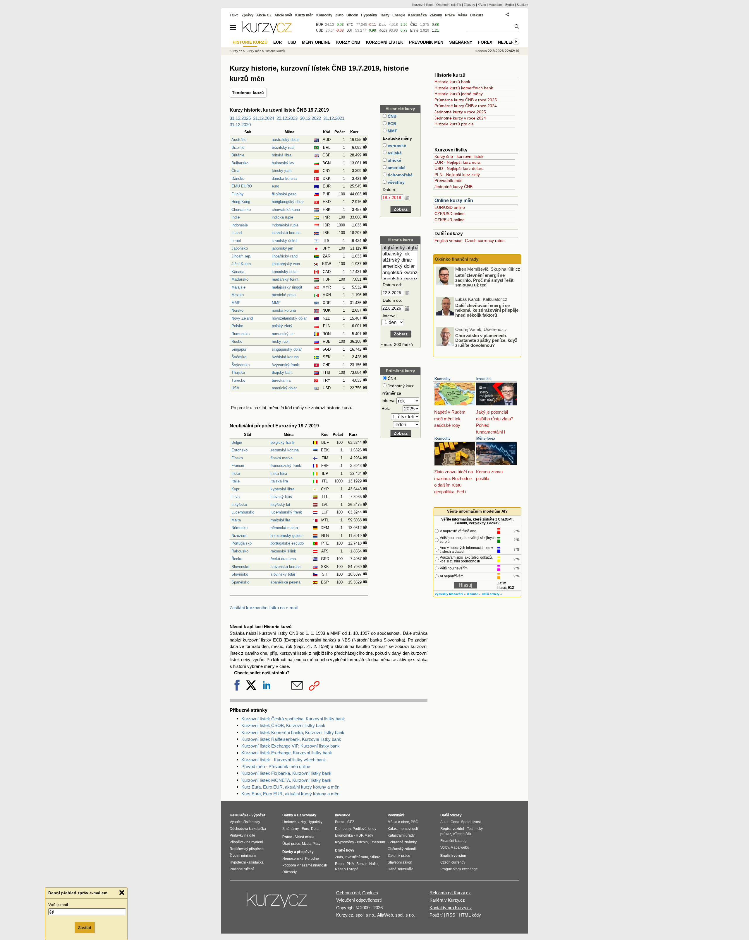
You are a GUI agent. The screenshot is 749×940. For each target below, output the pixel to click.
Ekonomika (344, 835)
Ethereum (377, 842)
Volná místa (305, 837)
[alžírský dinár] (400, 260)
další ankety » (492, 594)
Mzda (306, 844)
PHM (351, 864)
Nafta (373, 864)
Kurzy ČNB (348, 42)
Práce (450, 15)
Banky (287, 815)
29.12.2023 (287, 118)
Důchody (289, 872)
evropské (396, 145)
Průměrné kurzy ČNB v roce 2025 (465, 100)
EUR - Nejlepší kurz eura (457, 162)
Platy (316, 844)
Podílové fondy (364, 829)
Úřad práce (291, 844)
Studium (522, 4)
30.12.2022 (310, 118)
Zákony (436, 15)
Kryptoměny (344, 842)
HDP (359, 835)
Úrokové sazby (294, 822)
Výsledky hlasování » (450, 594)
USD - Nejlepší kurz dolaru (459, 168)
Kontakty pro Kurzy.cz (451, 907)
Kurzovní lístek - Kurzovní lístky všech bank (283, 759)
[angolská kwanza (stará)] (400, 279)
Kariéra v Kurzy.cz (447, 900)
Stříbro (375, 857)
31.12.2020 (240, 124)
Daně (392, 869)
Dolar (315, 829)
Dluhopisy (343, 829)
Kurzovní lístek (423, 4)
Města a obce (398, 822)
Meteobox (496, 4)
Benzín (361, 864)
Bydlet (509, 4)
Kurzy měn (304, 15)
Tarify (384, 15)
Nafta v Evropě (346, 869)
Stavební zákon (400, 862)
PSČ (414, 822)
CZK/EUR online (449, 219)
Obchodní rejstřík (448, 4)
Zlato (382, 25)
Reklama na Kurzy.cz (450, 892)
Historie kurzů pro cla (454, 124)
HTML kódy (470, 914)
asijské (394, 153)
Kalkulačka (417, 15)
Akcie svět (283, 15)
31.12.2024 (263, 118)
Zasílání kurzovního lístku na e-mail (264, 607)
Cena (455, 822)
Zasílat (84, 927)
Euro (305, 829)
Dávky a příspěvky (298, 852)
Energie (398, 15)
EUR (320, 25)
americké (396, 167)
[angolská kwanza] (400, 273)
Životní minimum (243, 856)
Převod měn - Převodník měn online (275, 766)
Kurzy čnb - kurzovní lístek (458, 156)
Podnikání (396, 815)
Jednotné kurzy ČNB (453, 186)
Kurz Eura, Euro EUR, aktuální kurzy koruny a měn (290, 786)
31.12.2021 (333, 118)
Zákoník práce (399, 856)
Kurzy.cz (236, 51)
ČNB (391, 116)
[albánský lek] (400, 254)
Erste (414, 30)
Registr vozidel (452, 829)
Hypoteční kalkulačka (247, 862)
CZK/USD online (449, 213)
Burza (339, 822)
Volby (444, 847)
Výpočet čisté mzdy (245, 822)
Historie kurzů (275, 51)
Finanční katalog (453, 841)
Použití (436, 914)
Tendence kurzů (248, 92)
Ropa (383, 30)
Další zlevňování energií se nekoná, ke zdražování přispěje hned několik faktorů (486, 310)
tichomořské (399, 175)
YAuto (482, 4)
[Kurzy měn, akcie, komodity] (277, 903)
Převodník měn (448, 180)
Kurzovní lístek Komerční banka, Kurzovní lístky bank (292, 732)
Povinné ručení (242, 869)
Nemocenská (292, 859)
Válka (462, 15)
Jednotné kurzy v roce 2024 (460, 118)
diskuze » (474, 594)
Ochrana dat (348, 892)
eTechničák (462, 834)
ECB (391, 123)
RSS (450, 914)
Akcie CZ (264, 15)
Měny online (316, 42)
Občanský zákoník (402, 849)
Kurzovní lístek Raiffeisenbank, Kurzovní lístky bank (291, 739)
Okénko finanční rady (456, 259)
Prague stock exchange (459, 869)
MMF (391, 131)
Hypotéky (369, 15)
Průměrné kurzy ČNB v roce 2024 (465, 105)
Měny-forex (485, 438)
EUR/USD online (449, 207)
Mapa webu (460, 847)
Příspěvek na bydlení (246, 842)
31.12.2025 (240, 118)
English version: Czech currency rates (469, 240)
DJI (349, 30)
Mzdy (369, 835)
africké (393, 160)
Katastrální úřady (401, 835)
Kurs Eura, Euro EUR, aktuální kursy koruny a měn (290, 793)
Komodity (442, 379)
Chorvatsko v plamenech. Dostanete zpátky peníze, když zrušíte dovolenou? (486, 340)
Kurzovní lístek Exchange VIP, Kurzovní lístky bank (290, 745)
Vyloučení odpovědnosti (359, 900)
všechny (395, 182)
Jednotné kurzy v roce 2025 (460, 112)
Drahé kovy (344, 850)
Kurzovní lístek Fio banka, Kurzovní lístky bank (286, 773)
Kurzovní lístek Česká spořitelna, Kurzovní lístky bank (293, 718)
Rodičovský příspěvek (247, 849)
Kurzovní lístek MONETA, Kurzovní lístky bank (286, 780)
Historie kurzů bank (452, 81)
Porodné (312, 859)
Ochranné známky (402, 842)
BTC (349, 25)
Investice (484, 379)
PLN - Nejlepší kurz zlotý (457, 174)
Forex (485, 42)
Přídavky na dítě (242, 835)
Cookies (370, 892)
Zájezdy (469, 4)
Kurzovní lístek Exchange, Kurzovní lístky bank (286, 752)
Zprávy (247, 15)
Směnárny (460, 42)
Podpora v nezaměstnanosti (304, 865)
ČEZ (413, 25)
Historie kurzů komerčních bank (463, 88)
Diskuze (477, 15)
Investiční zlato (356, 857)
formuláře (405, 869)
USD (320, 30)
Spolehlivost (471, 822)
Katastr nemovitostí (403, 829)
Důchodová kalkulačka (248, 829)
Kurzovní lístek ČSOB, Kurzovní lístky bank (283, 725)
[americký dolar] (400, 266)
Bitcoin (352, 15)
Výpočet (258, 815)
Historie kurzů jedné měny (458, 93)
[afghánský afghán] (400, 248)
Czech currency (452, 862)
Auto (444, 822)
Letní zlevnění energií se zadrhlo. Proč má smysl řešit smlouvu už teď (484, 280)
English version (453, 856)
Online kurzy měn (453, 200)
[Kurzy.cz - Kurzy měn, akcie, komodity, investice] (267, 32)
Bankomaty (306, 815)
